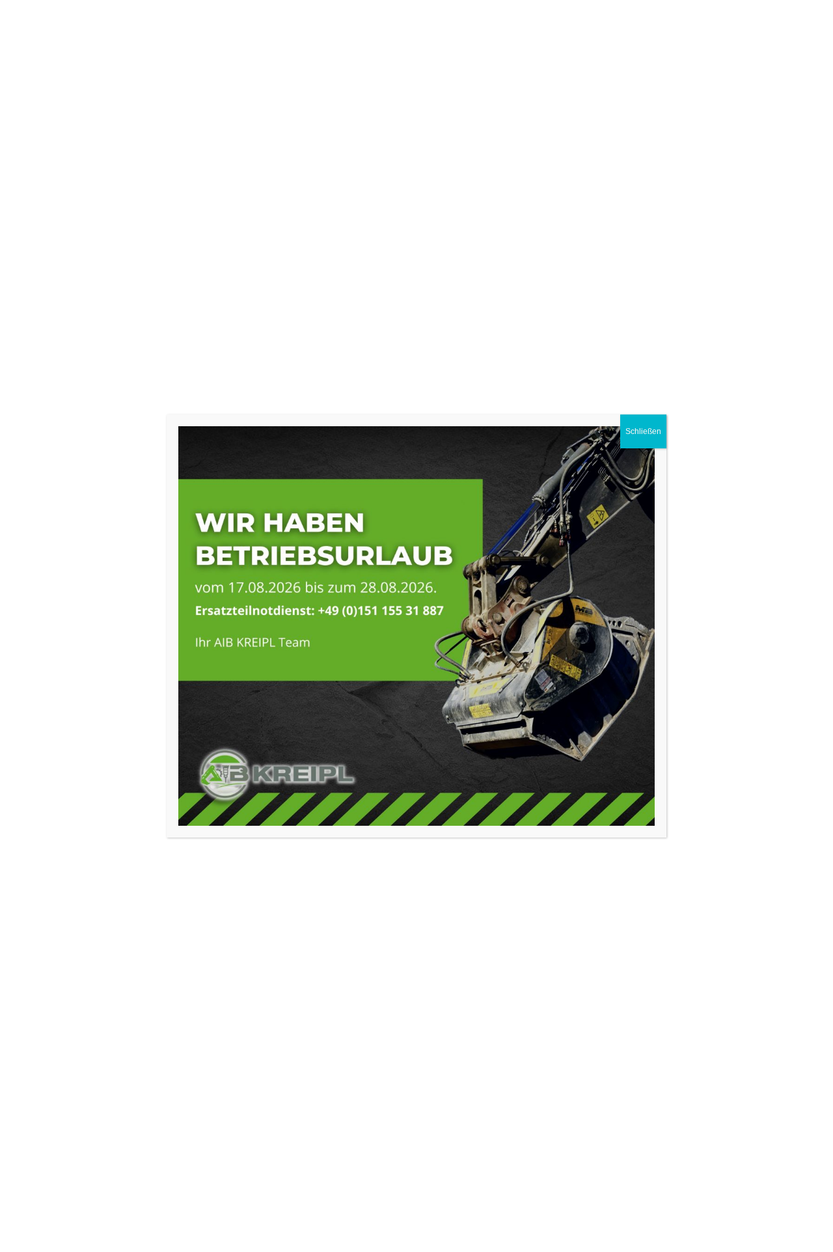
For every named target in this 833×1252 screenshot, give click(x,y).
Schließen (643, 431)
